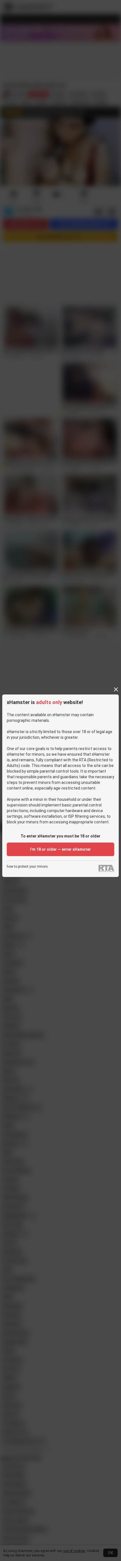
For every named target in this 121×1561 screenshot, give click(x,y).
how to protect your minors (27, 867)
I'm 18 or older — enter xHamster (60, 849)
